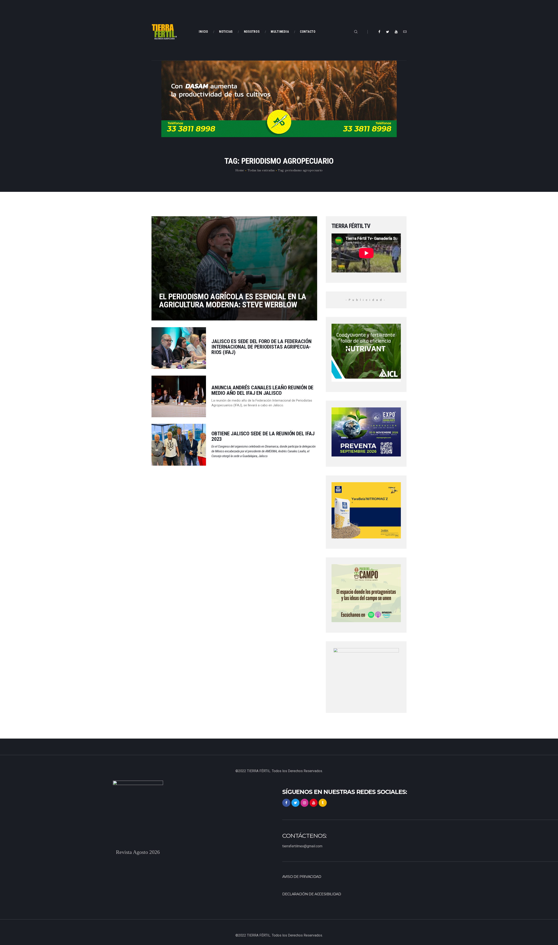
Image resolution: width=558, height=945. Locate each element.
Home (239, 170)
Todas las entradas (261, 170)
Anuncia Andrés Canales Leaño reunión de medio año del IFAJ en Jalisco (262, 390)
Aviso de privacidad (301, 877)
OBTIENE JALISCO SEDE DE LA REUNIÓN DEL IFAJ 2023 (262, 436)
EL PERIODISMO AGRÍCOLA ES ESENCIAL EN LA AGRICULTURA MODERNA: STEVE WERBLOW (232, 301)
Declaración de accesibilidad (311, 894)
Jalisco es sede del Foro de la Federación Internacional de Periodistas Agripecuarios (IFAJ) (261, 347)
